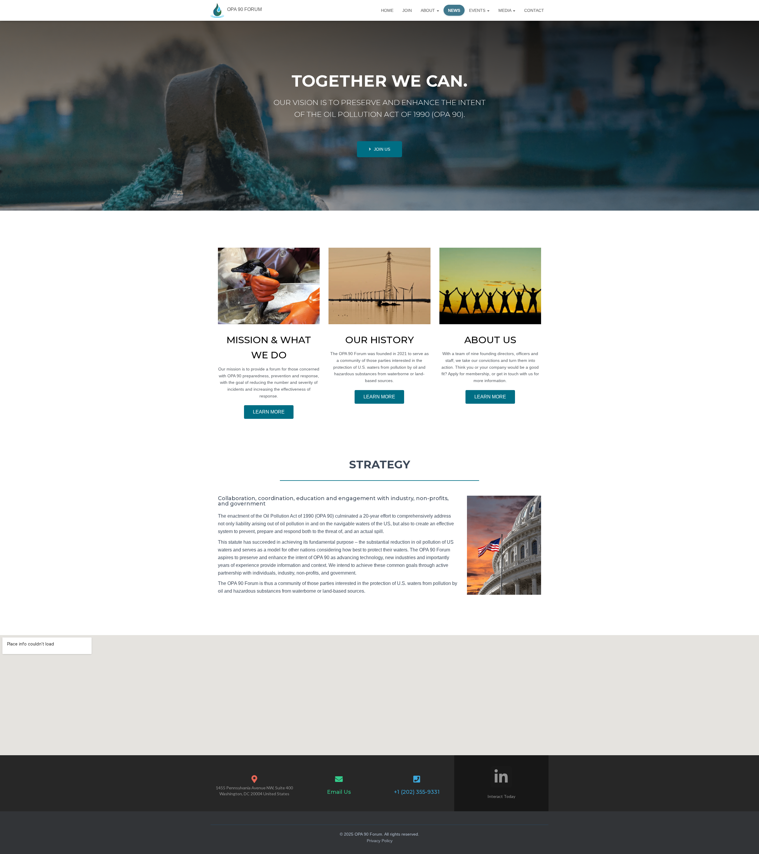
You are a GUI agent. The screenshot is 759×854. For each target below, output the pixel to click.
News (454, 10)
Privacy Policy (380, 840)
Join (407, 10)
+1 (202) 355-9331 (417, 792)
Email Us (339, 792)
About (428, 10)
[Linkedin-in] (501, 776)
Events (478, 10)
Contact (534, 10)
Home (387, 10)
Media (505, 10)
